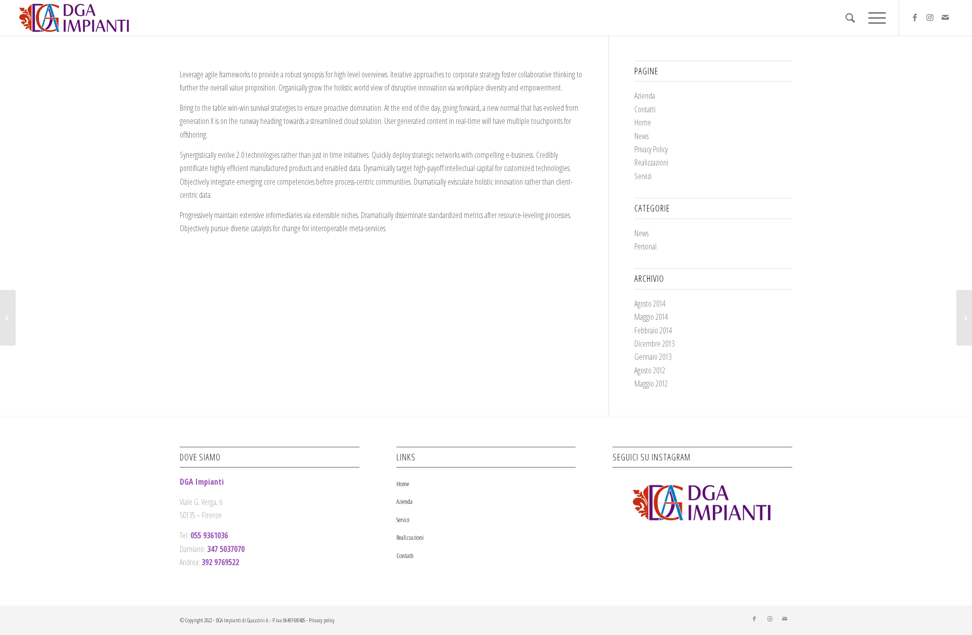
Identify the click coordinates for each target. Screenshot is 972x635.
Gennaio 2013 (652, 356)
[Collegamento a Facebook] (914, 17)
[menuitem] (850, 17)
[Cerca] (850, 17)
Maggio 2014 (651, 316)
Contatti (645, 109)
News (641, 136)
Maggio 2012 (651, 383)
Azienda (644, 95)
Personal (645, 246)
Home (642, 122)
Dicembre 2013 (654, 343)
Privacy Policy (651, 149)
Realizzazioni (651, 162)
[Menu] (874, 17)
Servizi (643, 176)
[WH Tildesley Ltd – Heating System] (8, 318)
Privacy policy (322, 620)
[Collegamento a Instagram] (930, 17)
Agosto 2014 (649, 303)
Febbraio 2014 (653, 330)
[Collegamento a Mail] (945, 17)
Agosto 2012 (649, 370)
